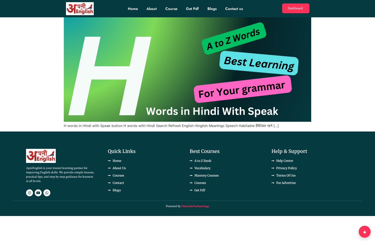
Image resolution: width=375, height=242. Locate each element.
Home (133, 8)
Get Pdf (192, 8)
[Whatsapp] (46, 192)
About (151, 8)
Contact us (234, 8)
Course (171, 8)
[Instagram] (29, 192)
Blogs (212, 8)
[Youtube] (38, 192)
